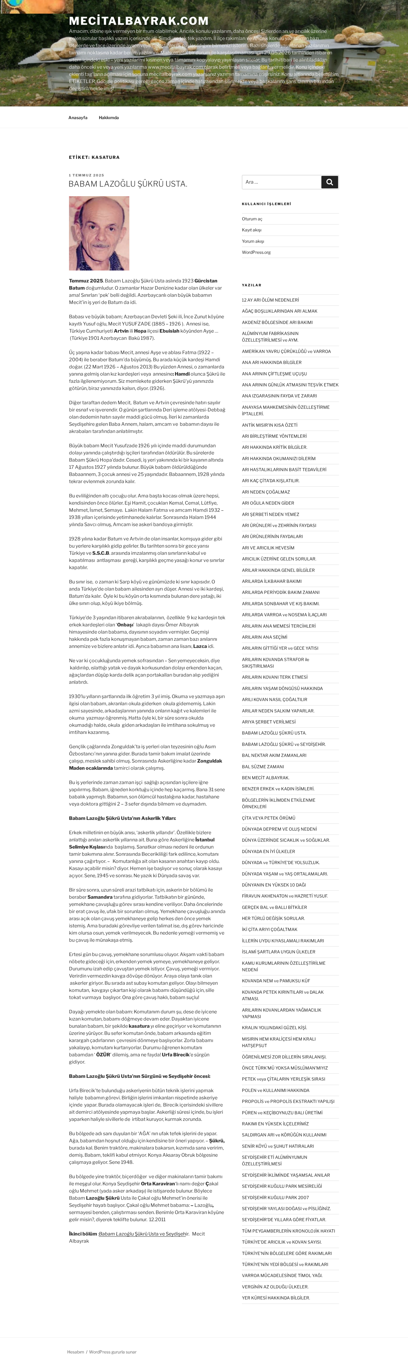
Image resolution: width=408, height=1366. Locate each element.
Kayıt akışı (251, 229)
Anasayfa (78, 117)
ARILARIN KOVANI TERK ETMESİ (275, 677)
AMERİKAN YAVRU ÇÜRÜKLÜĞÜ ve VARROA (286, 351)
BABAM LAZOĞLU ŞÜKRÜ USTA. (127, 183)
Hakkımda (109, 117)
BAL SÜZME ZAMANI (263, 766)
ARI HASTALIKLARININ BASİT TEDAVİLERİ (284, 469)
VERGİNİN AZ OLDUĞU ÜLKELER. (275, 1286)
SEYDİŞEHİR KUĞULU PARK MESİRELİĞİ (282, 1186)
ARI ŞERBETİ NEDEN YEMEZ (270, 514)
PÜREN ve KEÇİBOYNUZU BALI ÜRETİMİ (282, 1112)
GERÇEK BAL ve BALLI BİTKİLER (274, 907)
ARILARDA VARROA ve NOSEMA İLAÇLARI (284, 614)
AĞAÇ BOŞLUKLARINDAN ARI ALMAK (279, 311)
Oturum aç (252, 218)
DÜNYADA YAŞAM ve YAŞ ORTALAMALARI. (285, 873)
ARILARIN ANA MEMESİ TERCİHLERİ (279, 626)
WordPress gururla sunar (112, 1351)
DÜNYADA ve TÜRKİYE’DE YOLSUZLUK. (281, 862)
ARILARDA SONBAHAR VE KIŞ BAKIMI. (281, 603)
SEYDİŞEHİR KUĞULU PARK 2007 (275, 1197)
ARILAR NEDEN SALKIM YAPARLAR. (278, 710)
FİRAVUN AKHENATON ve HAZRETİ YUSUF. (285, 895)
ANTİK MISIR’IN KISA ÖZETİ (269, 425)
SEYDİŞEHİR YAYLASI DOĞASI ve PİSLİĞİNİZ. (286, 1208)
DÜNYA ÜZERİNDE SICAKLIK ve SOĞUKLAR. (286, 840)
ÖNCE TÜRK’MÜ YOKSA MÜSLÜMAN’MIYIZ (285, 1067)
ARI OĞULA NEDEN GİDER (268, 502)
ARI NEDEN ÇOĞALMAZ (266, 491)
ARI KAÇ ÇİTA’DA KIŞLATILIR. (271, 480)
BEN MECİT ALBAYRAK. (265, 777)
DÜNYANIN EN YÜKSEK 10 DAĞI (274, 884)
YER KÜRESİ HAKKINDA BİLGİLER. (276, 1297)
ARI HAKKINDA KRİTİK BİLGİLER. (274, 447)
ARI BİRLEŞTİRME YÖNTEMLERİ (274, 436)
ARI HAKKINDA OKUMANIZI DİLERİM (279, 458)
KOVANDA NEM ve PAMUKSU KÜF (276, 980)
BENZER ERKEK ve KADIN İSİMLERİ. (278, 788)
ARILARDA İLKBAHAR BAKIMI (272, 581)
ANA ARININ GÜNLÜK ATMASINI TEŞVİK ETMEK (290, 384)
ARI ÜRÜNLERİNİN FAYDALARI (272, 536)
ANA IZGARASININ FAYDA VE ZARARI (279, 395)
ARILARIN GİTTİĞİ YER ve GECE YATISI (280, 648)
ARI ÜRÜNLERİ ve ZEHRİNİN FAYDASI (279, 525)
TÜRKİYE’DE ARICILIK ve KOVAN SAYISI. (282, 1241)
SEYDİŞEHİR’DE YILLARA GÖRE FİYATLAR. (284, 1219)
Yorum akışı (253, 241)
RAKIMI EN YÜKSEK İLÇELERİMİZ (275, 1123)
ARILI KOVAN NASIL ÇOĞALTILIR (274, 699)
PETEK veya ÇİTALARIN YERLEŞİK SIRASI (283, 1078)
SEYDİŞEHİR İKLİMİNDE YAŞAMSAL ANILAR (286, 1175)
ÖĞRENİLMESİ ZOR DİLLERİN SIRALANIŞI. (284, 1056)
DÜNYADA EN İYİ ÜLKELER (268, 851)
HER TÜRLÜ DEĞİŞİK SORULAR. (273, 918)
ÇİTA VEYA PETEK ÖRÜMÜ (268, 817)
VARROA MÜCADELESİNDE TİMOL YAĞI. (282, 1275)
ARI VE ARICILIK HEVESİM (268, 547)
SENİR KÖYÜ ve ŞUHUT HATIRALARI (278, 1146)
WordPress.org (256, 252)
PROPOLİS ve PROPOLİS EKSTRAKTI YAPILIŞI (288, 1101)
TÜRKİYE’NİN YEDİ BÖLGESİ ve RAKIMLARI (285, 1264)
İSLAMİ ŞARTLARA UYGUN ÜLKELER (278, 951)
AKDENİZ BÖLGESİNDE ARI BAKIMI (277, 322)
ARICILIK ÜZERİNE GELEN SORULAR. (279, 558)
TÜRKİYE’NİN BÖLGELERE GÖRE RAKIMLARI (287, 1253)
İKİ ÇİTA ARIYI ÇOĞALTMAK (269, 929)
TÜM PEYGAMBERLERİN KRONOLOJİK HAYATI (288, 1230)
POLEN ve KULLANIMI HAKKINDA (275, 1090)
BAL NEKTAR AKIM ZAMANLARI (274, 755)
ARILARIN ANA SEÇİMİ (264, 637)
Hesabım (75, 1351)
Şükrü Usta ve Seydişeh (142, 1234)
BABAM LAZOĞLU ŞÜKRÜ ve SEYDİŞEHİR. (284, 744)
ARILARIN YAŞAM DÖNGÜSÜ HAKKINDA (282, 688)
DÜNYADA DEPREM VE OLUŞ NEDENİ (279, 829)
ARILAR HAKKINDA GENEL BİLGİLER (278, 570)
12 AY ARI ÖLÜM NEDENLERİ (270, 299)
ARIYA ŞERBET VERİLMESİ (269, 721)
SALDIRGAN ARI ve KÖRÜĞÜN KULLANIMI (284, 1134)
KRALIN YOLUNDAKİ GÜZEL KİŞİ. (274, 1027)
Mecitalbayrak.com (139, 20)
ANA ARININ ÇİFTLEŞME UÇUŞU (274, 373)
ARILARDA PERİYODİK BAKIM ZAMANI (281, 592)
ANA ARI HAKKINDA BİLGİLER (272, 362)
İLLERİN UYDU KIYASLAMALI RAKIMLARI (283, 940)
